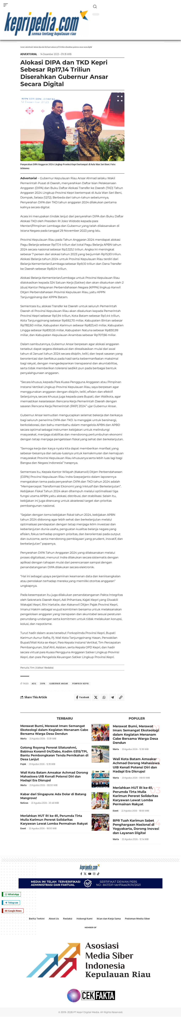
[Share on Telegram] (112, 697)
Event (23, 828)
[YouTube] (89, 874)
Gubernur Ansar (58, 683)
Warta (23, 738)
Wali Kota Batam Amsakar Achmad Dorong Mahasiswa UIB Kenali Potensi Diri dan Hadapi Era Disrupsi (54, 776)
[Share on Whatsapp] (104, 697)
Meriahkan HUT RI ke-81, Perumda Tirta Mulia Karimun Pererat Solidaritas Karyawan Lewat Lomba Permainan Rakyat (54, 819)
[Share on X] (96, 697)
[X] (85, 874)
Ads (34, 683)
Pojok (23, 764)
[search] (134, 7)
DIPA (42, 683)
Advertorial (28, 47)
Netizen (24, 802)
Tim (32, 667)
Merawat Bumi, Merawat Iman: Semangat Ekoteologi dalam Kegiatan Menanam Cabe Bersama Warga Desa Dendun (54, 729)
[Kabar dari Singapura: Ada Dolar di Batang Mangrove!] (100, 800)
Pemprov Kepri (80, 683)
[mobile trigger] (7, 5)
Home (22, 47)
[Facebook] (81, 874)
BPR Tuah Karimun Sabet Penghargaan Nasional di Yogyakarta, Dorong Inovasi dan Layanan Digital (136, 827)
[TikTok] (98, 874)
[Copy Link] (120, 697)
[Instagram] (94, 874)
